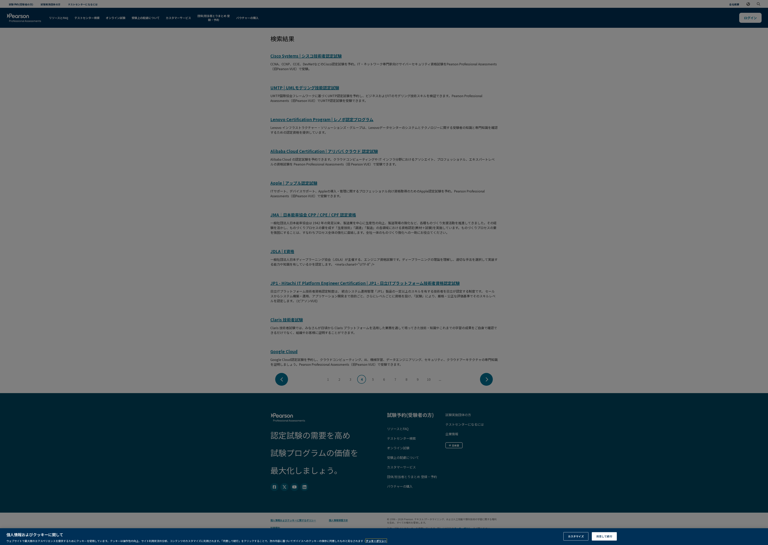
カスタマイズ (576, 536)
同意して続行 (604, 536)
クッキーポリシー (376, 541)
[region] (384, 536)
